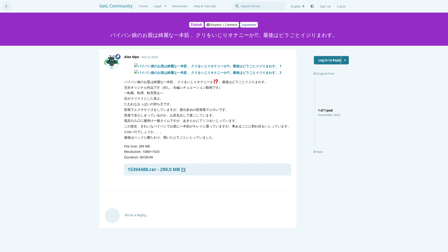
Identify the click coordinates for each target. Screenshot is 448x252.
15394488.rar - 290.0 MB (154, 169)
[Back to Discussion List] (6, 6)
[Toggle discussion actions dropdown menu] (345, 60)
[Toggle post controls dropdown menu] (287, 182)
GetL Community (116, 6)
